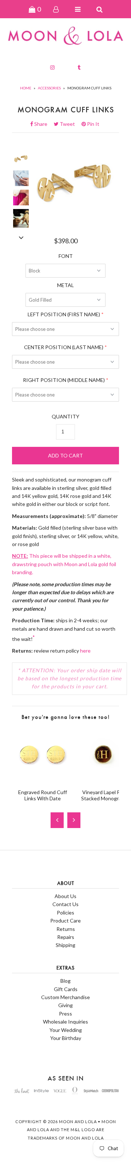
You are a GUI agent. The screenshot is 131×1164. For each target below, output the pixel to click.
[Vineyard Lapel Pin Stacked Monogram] (103, 779)
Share (43, 124)
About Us (65, 896)
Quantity (65, 416)
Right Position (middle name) (64, 380)
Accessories (49, 88)
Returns (65, 929)
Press (65, 1013)
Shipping (65, 945)
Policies (65, 912)
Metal (65, 285)
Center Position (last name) (63, 347)
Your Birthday (65, 1038)
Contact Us (65, 904)
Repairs (65, 937)
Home (25, 88)
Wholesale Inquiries (65, 1021)
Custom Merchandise (65, 997)
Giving (65, 1005)
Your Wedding (65, 1030)
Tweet (69, 124)
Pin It (92, 124)
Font (66, 256)
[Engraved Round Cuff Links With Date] (42, 779)
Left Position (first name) (64, 314)
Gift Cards (66, 989)
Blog (65, 981)
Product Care (65, 920)
